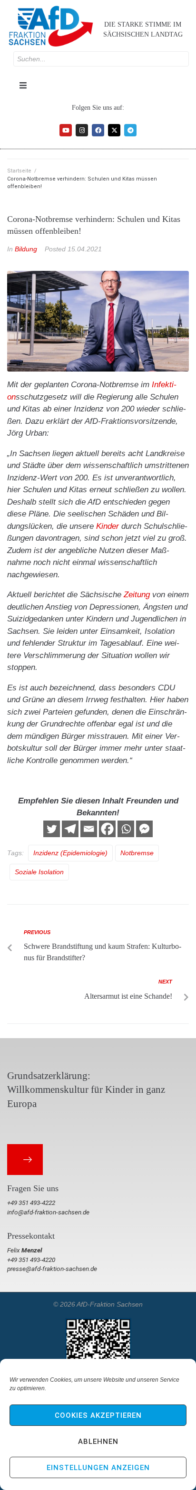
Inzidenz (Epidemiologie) (70, 853)
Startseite (19, 171)
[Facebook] (98, 130)
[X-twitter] (114, 130)
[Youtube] (65, 130)
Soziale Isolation (39, 872)
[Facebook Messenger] (144, 829)
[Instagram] (82, 130)
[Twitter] (51, 829)
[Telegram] (130, 130)
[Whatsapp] (126, 829)
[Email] (88, 829)
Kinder (107, 526)
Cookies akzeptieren (98, 1415)
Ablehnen (98, 1441)
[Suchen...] (101, 59)
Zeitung (137, 594)
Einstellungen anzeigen (98, 1467)
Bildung (26, 249)
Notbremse (137, 853)
